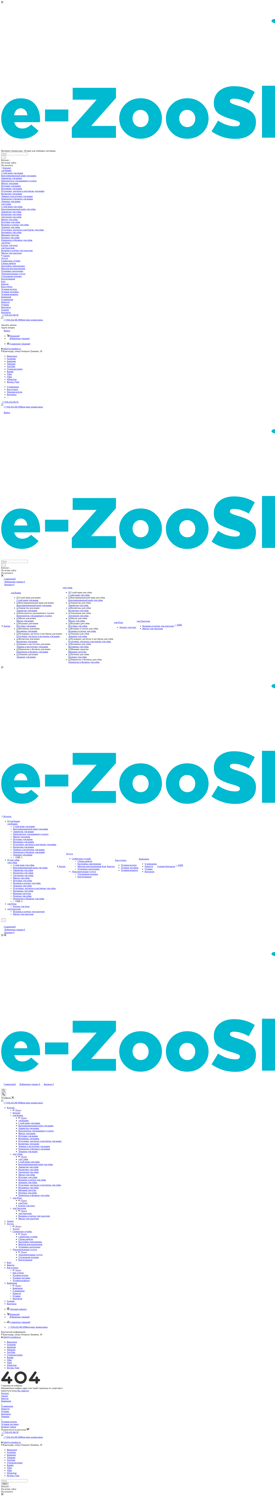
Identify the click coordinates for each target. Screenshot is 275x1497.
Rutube (10, 371)
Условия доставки (10, 1424)
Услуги (16, 1229)
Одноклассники (14, 369)
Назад (18, 1110)
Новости (5, 1409)
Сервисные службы (28, 1236)
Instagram (11, 361)
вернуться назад (9, 1390)
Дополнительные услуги (30, 1254)
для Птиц (23, 1203)
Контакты (6, 1414)
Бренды (5, 1398)
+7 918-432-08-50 (10, 315)
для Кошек (23, 1120)
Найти (4, 1484)
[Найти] (3, 157)
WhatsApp (12, 379)
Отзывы (5, 1411)
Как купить (18, 1273)
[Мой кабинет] (2, 924)
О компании (7, 1406)
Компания (17, 1288)
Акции (4, 1396)
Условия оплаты (9, 1421)
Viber (9, 374)
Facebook (11, 358)
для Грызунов (25, 1213)
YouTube (11, 366)
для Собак (23, 1159)
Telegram (11, 364)
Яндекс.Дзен (13, 382)
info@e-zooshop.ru (12, 348)
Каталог (16, 1113)
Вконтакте (12, 356)
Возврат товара (8, 1427)
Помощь (5, 1416)
